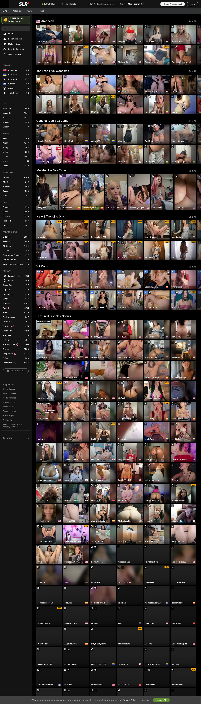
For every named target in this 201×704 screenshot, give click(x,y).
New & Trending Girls (50, 216)
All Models (7, 420)
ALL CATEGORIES (17, 371)
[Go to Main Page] (24, 4)
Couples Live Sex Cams (52, 120)
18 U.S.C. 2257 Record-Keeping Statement (13, 425)
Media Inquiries (9, 398)
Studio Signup (9, 416)
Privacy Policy (9, 402)
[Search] (121, 4)
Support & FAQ (9, 385)
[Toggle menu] (4, 4)
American (47, 21)
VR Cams (42, 266)
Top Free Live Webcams (52, 71)
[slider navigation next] (193, 45)
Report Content (9, 393)
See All (192, 21)
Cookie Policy (130, 700)
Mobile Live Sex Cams (51, 170)
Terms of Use (8, 407)
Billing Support (9, 389)
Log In (192, 4)
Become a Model (10, 411)
